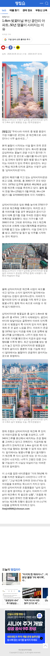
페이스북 (10, 47)
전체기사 (5, 17)
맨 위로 (45, 645)
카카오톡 (18, 47)
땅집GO (20, 3)
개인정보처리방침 (25, 650)
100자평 (3, 47)
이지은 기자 (6, 34)
